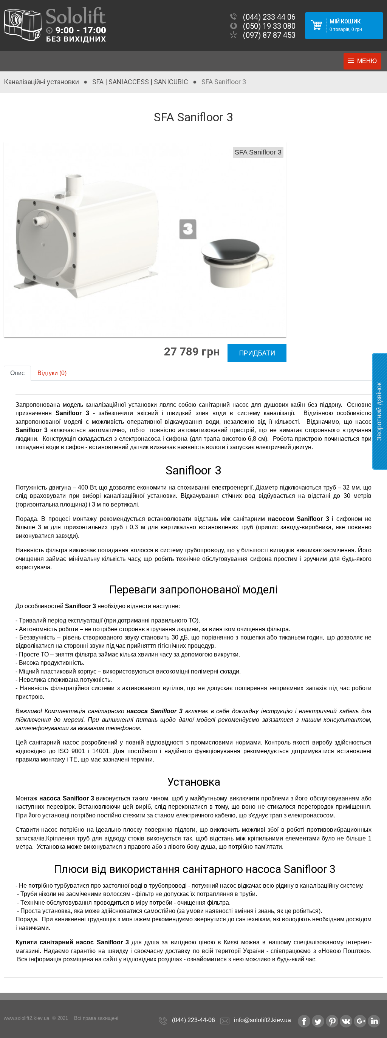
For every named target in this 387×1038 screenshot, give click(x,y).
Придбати (257, 353)
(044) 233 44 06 (269, 17)
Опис (17, 373)
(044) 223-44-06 (193, 1020)
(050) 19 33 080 (269, 26)
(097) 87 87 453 (269, 35)
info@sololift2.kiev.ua (262, 1020)
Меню (367, 61)
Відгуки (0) (52, 373)
